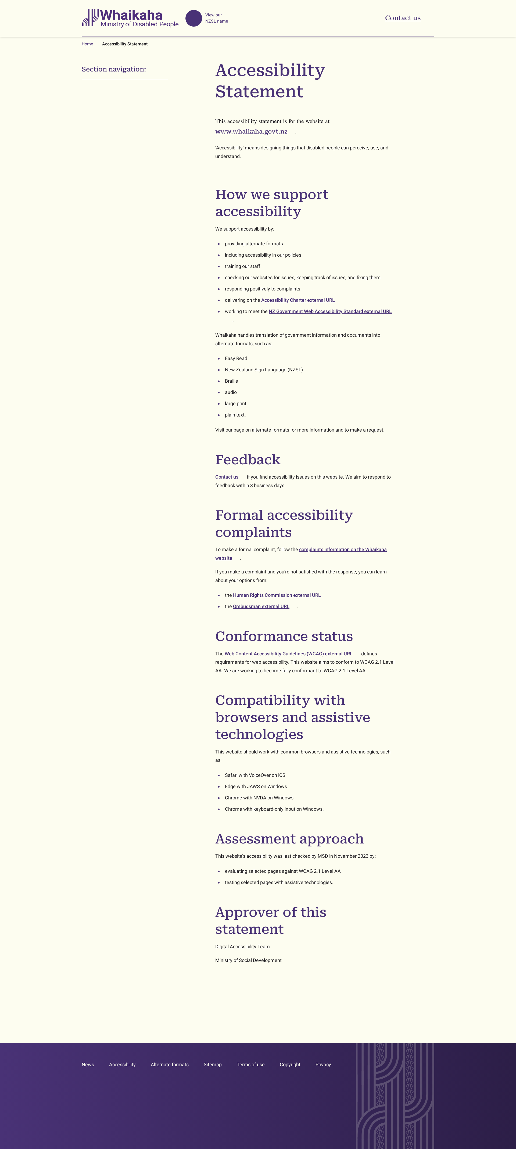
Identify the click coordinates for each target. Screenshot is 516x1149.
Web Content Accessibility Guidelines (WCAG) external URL (292, 653)
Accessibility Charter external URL (301, 300)
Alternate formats (170, 1064)
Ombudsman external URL (265, 606)
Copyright (290, 1064)
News (88, 1064)
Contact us (403, 18)
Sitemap (213, 1064)
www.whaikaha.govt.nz (255, 131)
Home (87, 43)
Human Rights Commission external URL (280, 595)
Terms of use (251, 1064)
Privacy (323, 1064)
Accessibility (122, 1064)
